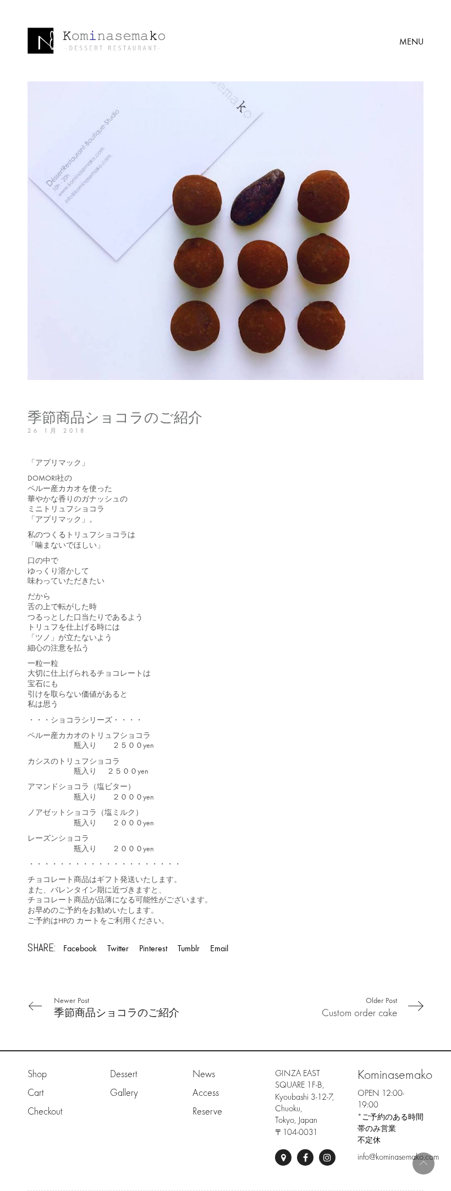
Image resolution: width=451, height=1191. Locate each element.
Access (206, 1093)
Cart (35, 1093)
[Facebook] (305, 1157)
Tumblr (189, 948)
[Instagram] (327, 1157)
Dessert (123, 1074)
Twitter (118, 948)
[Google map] (283, 1157)
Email (219, 948)
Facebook (80, 948)
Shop (37, 1074)
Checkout (45, 1111)
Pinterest (153, 948)
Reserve (207, 1111)
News (204, 1074)
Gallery (124, 1093)
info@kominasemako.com (398, 1157)
